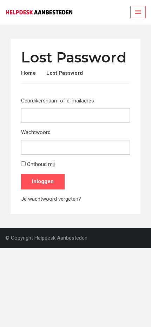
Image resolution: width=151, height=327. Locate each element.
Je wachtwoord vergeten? (51, 199)
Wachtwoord (36, 132)
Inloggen (43, 181)
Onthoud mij (41, 164)
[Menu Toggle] (138, 12)
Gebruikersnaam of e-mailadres (57, 101)
